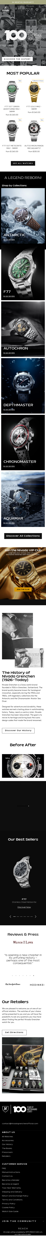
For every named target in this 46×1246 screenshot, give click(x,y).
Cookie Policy (8, 1208)
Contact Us (7, 1176)
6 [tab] (30, 975)
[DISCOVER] (23, 216)
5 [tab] (26, 975)
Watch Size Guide (10, 1211)
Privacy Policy (8, 1204)
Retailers (6, 1156)
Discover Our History (18, 731)
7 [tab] (33, 975)
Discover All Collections (23, 536)
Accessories (8, 1141)
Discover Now (24, 907)
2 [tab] (16, 975)
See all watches (23, 163)
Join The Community (19, 1221)
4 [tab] (23, 975)
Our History (7, 1144)
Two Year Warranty (11, 1188)
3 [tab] (19, 975)
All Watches (7, 1137)
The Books (7, 1148)
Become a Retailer (10, 1180)
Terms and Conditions (12, 1200)
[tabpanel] (23, 956)
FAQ (4, 1168)
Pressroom (7, 1152)
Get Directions (14, 1032)
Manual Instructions (11, 1172)
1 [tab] (12, 975)
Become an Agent (10, 1184)
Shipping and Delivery (12, 1192)
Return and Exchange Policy (15, 1196)
